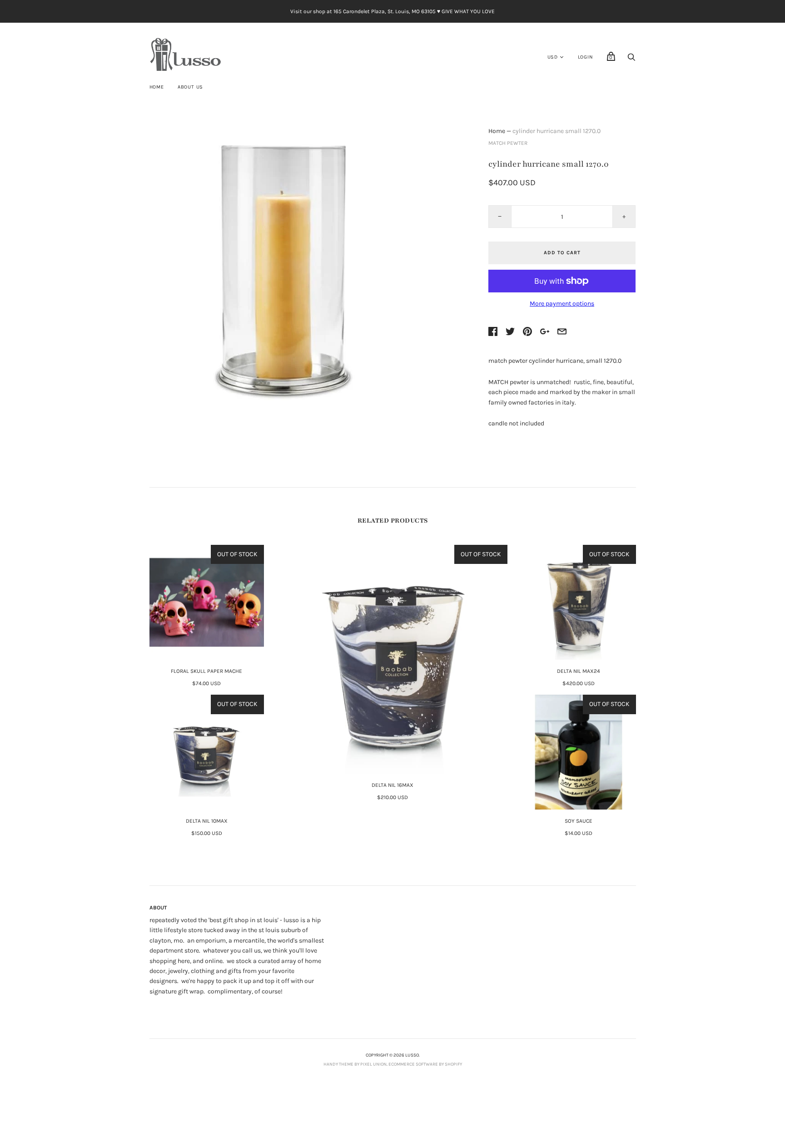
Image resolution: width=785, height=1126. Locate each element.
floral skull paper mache (206, 671)
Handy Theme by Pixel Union (355, 1064)
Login (585, 57)
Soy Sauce (578, 821)
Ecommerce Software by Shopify (425, 1064)
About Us (190, 87)
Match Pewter (507, 143)
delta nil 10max (207, 821)
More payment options (562, 303)
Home (156, 87)
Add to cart (562, 253)
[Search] (631, 60)
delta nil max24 (578, 671)
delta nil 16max (392, 785)
